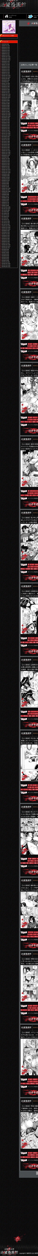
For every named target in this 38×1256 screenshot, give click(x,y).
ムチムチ (35, 1081)
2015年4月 (4, 257)
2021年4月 (4, 144)
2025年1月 (4, 74)
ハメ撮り (27, 495)
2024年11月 (4, 77)
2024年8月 (4, 81)
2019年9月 (4, 174)
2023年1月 (4, 111)
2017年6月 (4, 216)
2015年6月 (4, 254)
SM (29, 270)
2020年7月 (4, 158)
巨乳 (23, 348)
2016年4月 (4, 238)
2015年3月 (4, 258)
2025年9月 (4, 61)
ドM (32, 272)
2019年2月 (4, 185)
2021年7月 (4, 139)
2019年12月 (4, 169)
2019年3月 (4, 183)
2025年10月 (4, 59)
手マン (34, 348)
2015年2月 (4, 260)
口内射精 (28, 568)
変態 (32, 274)
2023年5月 (4, 105)
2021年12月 (4, 132)
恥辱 (29, 1010)
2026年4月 (4, 50)
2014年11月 (4, 265)
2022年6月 (4, 122)
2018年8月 (4, 194)
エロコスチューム (32, 196)
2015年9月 (4, 249)
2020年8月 (4, 157)
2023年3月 (4, 108)
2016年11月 (4, 227)
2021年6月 (4, 141)
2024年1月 (4, 92)
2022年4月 (4, 125)
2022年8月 (4, 119)
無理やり (31, 863)
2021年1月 (4, 149)
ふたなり (34, 1008)
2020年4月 (4, 163)
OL (28, 123)
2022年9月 (4, 117)
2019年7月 (4, 177)
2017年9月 (4, 211)
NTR (29, 711)
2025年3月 (4, 70)
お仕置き (35, 344)
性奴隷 (24, 127)
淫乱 (35, 127)
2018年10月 (4, 191)
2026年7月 (4, 45)
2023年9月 (4, 99)
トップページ (12, 16)
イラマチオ (33, 270)
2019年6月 (4, 179)
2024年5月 (4, 86)
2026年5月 (4, 49)
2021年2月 (4, 147)
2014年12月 (4, 263)
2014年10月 (4, 266)
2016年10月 (4, 229)
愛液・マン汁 (29, 127)
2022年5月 (4, 124)
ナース (34, 346)
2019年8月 (4, 175)
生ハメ (30, 421)
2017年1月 (4, 224)
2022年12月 (4, 113)
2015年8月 (4, 251)
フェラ (35, 272)
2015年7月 (4, 252)
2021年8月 (4, 138)
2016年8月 (4, 232)
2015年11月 (4, 246)
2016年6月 (4, 235)
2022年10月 (4, 116)
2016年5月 (4, 237)
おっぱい (30, 344)
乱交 (29, 274)
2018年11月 (4, 190)
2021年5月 (4, 143)
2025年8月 (4, 63)
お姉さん (34, 858)
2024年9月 (4, 80)
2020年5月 (4, 161)
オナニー (35, 417)
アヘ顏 (29, 858)
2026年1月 (4, 55)
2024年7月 (4, 83)
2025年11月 (4, 58)
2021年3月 (4, 146)
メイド (34, 495)
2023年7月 (4, 102)
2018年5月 (4, 199)
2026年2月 (4, 53)
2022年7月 (4, 121)
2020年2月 (4, 166)
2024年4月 (4, 88)
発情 (34, 642)
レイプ (33, 125)
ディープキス (32, 199)
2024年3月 (4, 89)
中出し (34, 201)
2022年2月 (4, 128)
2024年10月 (4, 78)
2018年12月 (4, 188)
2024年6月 (4, 85)
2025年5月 (4, 67)
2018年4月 (4, 200)
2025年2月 (4, 72)
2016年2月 (4, 241)
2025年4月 (4, 69)
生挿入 (34, 421)
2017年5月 (4, 218)
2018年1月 (4, 205)
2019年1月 (4, 186)
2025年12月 (4, 56)
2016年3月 (4, 240)
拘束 (27, 863)
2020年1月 (4, 168)
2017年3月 (4, 221)
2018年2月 (4, 204)
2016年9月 (4, 230)
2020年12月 (4, 150)
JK (28, 491)
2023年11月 (4, 96)
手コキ (26, 421)
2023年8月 (4, 100)
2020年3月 (4, 164)
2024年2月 (4, 91)
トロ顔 (31, 346)
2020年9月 (4, 155)
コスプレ (31, 493)
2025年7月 (4, 64)
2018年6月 (4, 197)
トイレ (31, 934)
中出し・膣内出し (30, 1083)
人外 (35, 860)
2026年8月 (4, 44)
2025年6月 (4, 66)
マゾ (30, 125)
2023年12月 (4, 94)
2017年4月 (4, 219)
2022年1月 (4, 130)
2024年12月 (4, 75)
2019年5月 (4, 180)
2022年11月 (4, 114)
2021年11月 (4, 133)
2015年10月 (4, 247)
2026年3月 (4, 52)
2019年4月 (4, 182)
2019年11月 (4, 171)
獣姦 (35, 863)
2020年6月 (4, 160)
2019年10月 (4, 172)
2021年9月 (4, 136)
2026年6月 (4, 47)
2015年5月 (4, 255)
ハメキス (24, 201)
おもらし (32, 123)
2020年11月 (4, 152)
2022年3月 (4, 127)
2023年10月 (4, 97)
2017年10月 (4, 210)
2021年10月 (4, 135)
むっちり (29, 201)
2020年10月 (4, 153)
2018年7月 (4, 196)
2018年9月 (4, 193)
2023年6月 (4, 103)
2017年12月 (4, 207)
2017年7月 (4, 215)
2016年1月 (4, 243)
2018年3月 (4, 202)
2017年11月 (4, 208)
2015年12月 (4, 244)
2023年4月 (4, 106)
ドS (33, 787)
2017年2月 (4, 222)
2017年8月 (4, 213)
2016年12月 (4, 226)
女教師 (35, 274)
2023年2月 (4, 110)
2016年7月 (4, 233)
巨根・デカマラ (26, 1157)
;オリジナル (30, 130)
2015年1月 (4, 262)
